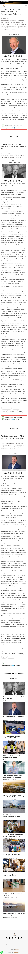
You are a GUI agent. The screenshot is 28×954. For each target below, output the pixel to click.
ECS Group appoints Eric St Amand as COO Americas (13, 437)
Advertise (12, 942)
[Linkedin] (14, 56)
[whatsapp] (11, 56)
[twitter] (8, 56)
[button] (14, 17)
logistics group (12, 411)
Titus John (5, 740)
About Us (6, 942)
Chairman (20, 411)
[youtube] (18, 938)
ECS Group (4, 653)
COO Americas (12, 653)
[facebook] (5, 56)
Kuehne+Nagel (16, 408)
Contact (24, 942)
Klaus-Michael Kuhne (6, 408)
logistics (4, 657)
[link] (22, 56)
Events (24, 944)
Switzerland (4, 411)
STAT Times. (18, 949)
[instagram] (15, 938)
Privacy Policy (7, 944)
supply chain (20, 653)
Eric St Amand (11, 657)
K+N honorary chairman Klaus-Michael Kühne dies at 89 (13, 146)
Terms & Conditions (16, 944)
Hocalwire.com (17, 952)
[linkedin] (12, 938)
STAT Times (5, 700)
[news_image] (14, 688)
